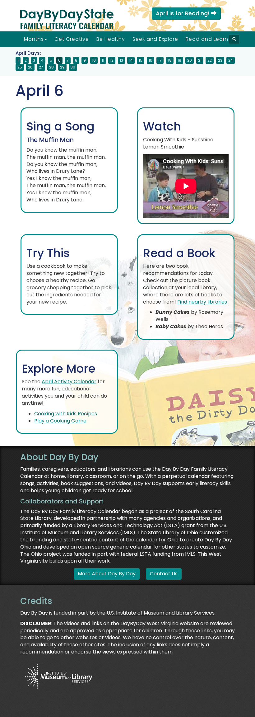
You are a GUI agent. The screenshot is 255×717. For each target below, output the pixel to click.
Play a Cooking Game (60, 420)
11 (103, 60)
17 (160, 60)
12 (112, 60)
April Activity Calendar (69, 381)
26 (30, 67)
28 (51, 67)
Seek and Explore (155, 39)
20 (189, 60)
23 (220, 60)
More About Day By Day (107, 573)
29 (62, 67)
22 (209, 60)
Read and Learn (207, 39)
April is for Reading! (183, 13)
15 (140, 60)
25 (19, 67)
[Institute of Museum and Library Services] (58, 676)
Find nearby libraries (202, 301)
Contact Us (164, 573)
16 (150, 60)
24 (230, 60)
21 (200, 60)
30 (73, 67)
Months (34, 39)
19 (179, 60)
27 (41, 67)
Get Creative (71, 39)
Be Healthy (110, 39)
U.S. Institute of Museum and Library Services (161, 612)
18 (170, 60)
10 (94, 60)
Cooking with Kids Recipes (65, 413)
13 (121, 60)
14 (131, 60)
